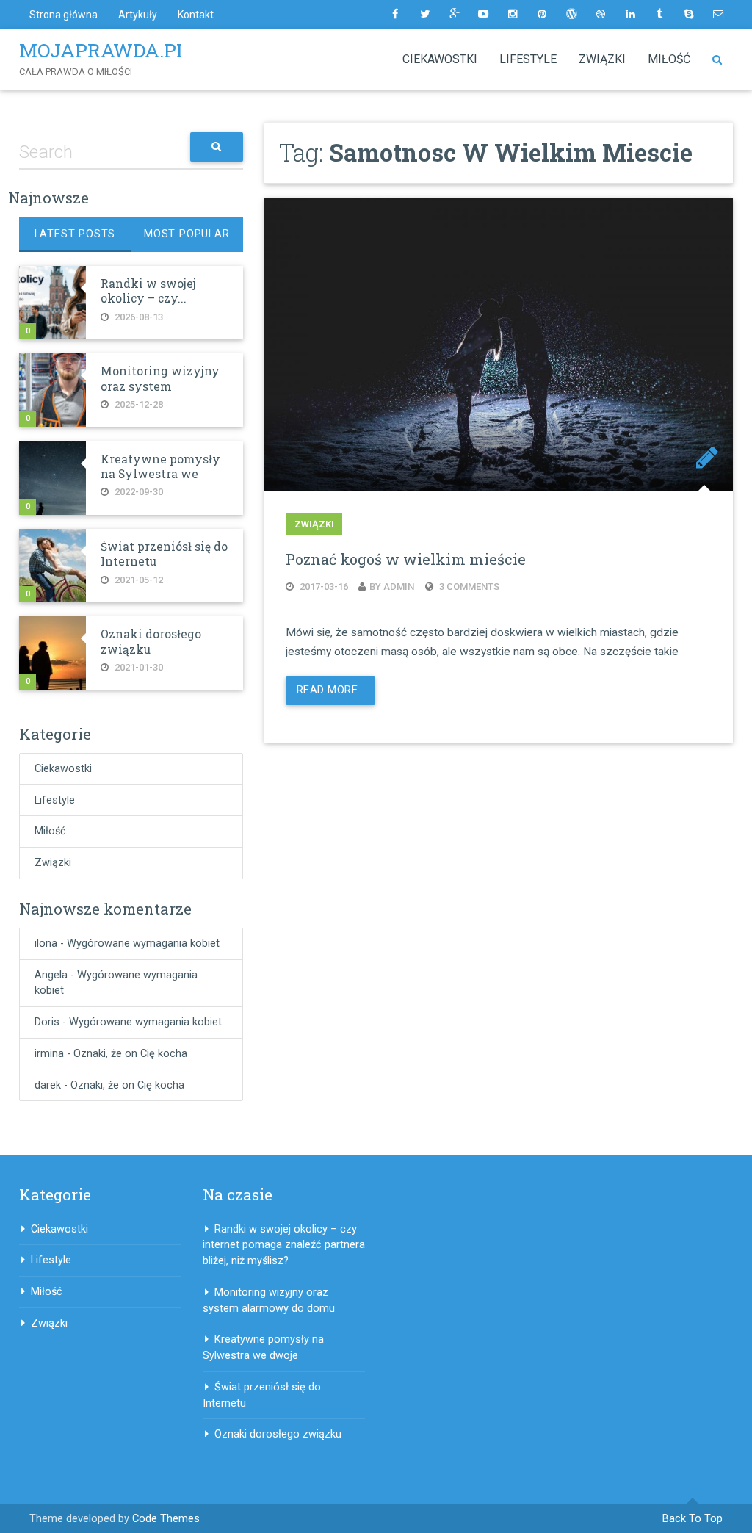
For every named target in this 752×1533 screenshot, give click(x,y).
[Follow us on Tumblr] (659, 14)
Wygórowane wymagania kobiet (143, 943)
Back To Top (692, 1518)
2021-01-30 (137, 667)
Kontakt (196, 15)
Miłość (669, 59)
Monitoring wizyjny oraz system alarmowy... (160, 386)
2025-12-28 (137, 404)
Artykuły (137, 15)
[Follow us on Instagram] (512, 14)
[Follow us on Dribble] (600, 14)
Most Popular (187, 234)
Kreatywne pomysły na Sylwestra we (160, 466)
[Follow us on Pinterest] (542, 14)
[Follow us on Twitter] (424, 14)
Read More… (330, 690)
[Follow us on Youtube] (483, 14)
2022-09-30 (137, 491)
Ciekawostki (439, 59)
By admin (391, 586)
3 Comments (468, 586)
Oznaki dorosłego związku (277, 1434)
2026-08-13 (137, 316)
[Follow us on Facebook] (395, 14)
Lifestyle (528, 59)
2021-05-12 (137, 579)
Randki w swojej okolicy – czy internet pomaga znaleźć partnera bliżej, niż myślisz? (284, 1245)
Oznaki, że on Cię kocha (130, 1053)
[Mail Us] (718, 14)
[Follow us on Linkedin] (630, 14)
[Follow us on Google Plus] (454, 14)
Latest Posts (75, 234)
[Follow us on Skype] (689, 14)
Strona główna (63, 15)
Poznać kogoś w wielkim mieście (406, 559)
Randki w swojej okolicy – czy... (148, 291)
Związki (602, 59)
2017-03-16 (322, 586)
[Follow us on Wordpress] (571, 14)
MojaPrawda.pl (103, 49)
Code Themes (166, 1518)
